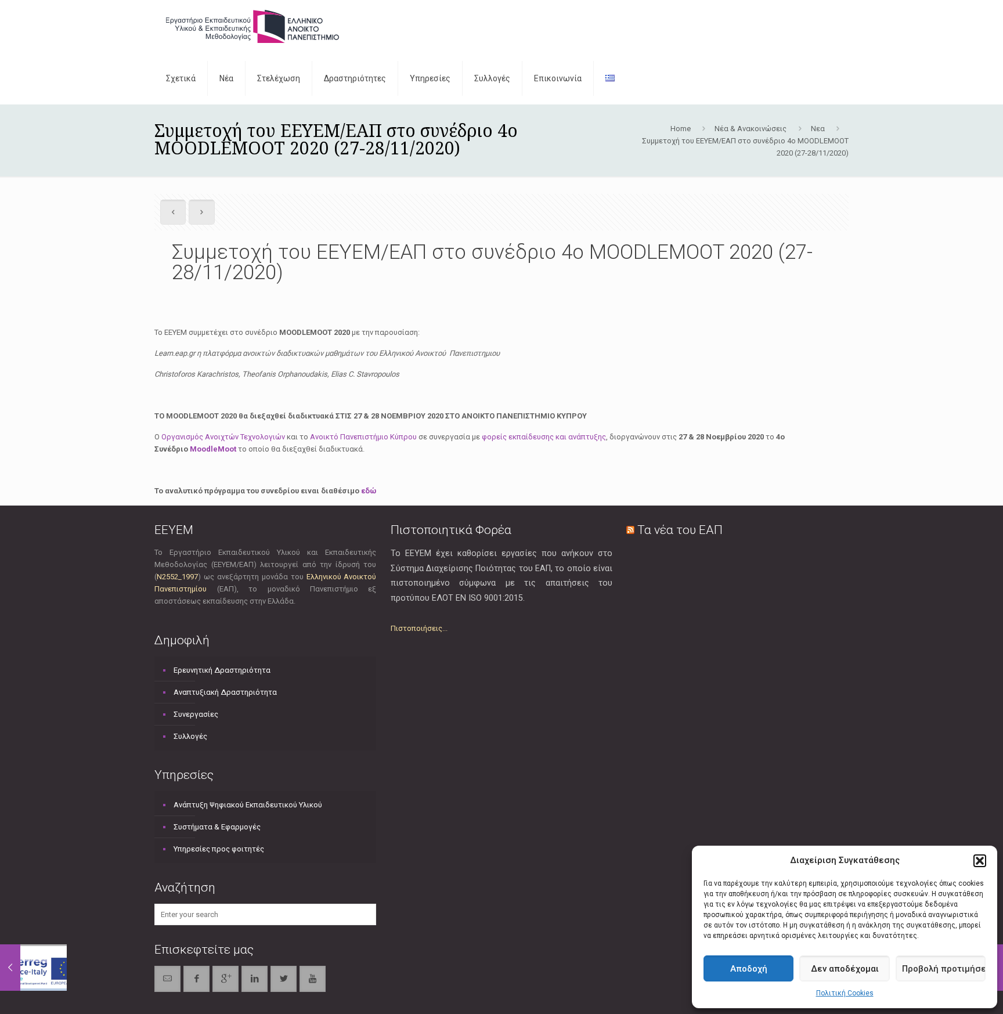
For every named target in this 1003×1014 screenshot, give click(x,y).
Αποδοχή (748, 969)
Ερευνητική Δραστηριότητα (222, 670)
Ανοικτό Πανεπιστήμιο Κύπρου (363, 436)
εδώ (368, 490)
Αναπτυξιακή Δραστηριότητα (225, 692)
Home (680, 128)
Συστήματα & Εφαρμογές (217, 826)
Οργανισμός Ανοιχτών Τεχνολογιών (223, 436)
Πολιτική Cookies (845, 993)
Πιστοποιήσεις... (419, 628)
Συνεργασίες (196, 714)
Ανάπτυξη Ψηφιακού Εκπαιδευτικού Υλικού (248, 804)
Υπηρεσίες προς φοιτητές (219, 849)
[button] (980, 861)
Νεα (818, 128)
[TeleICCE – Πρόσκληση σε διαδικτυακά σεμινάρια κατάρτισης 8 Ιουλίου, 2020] (33, 967)
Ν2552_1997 (177, 576)
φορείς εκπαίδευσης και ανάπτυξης (544, 436)
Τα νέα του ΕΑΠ (680, 530)
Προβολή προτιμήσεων (944, 969)
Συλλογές (190, 736)
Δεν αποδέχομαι (845, 969)
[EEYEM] (252, 26)
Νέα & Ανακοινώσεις (750, 128)
